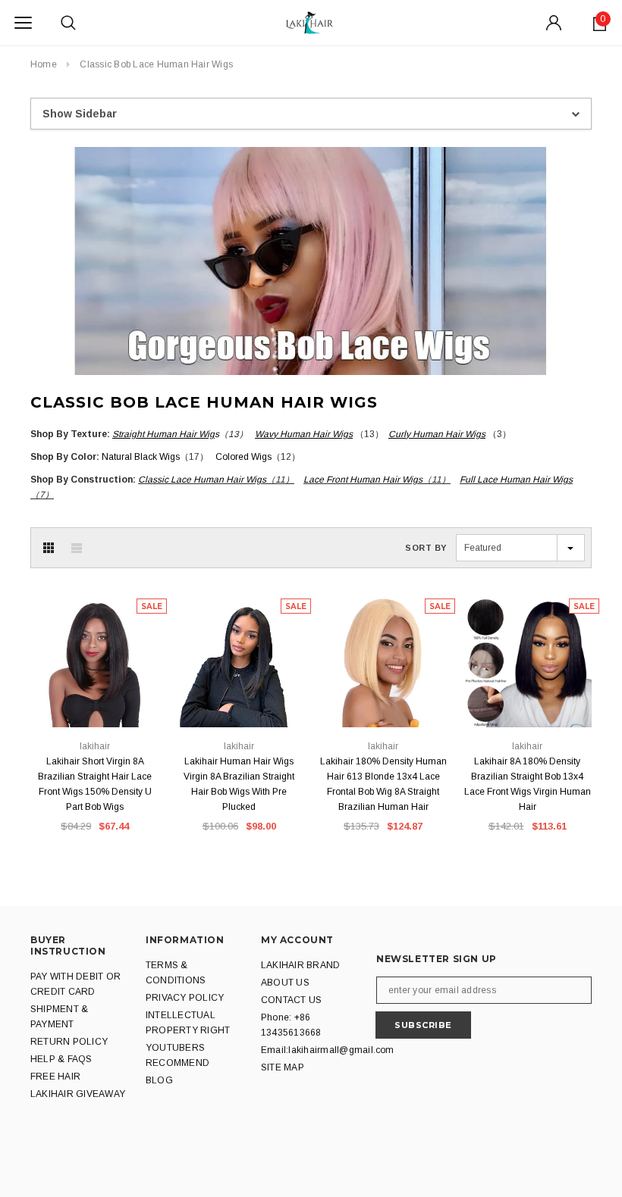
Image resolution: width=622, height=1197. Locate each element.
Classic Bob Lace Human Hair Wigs (156, 64)
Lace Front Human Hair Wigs (363, 479)
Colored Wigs (243, 457)
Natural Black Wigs (141, 457)
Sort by (426, 547)
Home (43, 64)
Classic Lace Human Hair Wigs (202, 479)
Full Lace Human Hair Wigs (516, 479)
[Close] (550, 1020)
